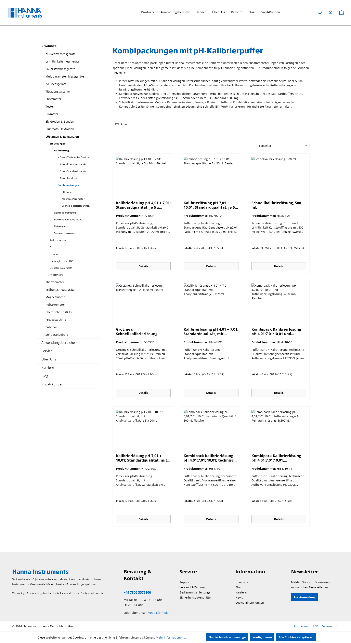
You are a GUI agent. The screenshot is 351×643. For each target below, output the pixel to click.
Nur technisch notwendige (227, 637)
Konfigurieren (262, 637)
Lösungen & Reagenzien (62, 136)
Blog (44, 376)
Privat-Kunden (52, 384)
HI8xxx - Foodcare (68, 178)
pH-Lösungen (58, 143)
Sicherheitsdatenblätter (196, 597)
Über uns (241, 582)
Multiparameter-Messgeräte (65, 76)
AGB (315, 626)
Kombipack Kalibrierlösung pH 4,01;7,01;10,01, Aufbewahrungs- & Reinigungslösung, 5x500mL (276, 457)
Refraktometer (55, 304)
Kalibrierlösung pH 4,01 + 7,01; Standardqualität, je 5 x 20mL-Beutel (143, 205)
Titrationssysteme (58, 91)
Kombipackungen (68, 185)
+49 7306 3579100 (137, 592)
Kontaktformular (158, 613)
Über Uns (48, 359)
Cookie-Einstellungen (249, 602)
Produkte (48, 46)
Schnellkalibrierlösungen (76, 205)
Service (46, 351)
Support (185, 582)
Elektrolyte (60, 226)
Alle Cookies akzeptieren (296, 637)
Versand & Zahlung (193, 587)
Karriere (47, 367)
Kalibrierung (61, 150)
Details (143, 266)
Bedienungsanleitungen (196, 592)
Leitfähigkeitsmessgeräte (62, 61)
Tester (50, 106)
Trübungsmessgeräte (60, 289)
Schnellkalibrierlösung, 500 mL (276, 205)
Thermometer (55, 282)
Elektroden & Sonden (60, 121)
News (239, 597)
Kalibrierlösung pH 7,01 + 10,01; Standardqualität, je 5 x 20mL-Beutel (211, 205)
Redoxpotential (58, 240)
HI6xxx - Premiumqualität (72, 164)
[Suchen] (319, 13)
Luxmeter (52, 114)
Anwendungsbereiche (58, 342)
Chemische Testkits (59, 312)
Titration (54, 254)
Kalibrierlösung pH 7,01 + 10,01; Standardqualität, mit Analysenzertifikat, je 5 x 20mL (141, 457)
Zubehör (51, 327)
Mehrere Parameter (73, 199)
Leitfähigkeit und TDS (62, 261)
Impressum (302, 626)
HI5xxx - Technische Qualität (74, 157)
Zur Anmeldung (304, 597)
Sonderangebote (57, 335)
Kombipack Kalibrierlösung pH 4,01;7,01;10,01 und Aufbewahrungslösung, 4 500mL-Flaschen (276, 331)
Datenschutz (330, 626)
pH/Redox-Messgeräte (61, 54)
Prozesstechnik (56, 320)
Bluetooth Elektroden (60, 129)
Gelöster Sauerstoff (61, 268)
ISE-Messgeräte (56, 84)
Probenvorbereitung (65, 233)
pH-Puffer (67, 192)
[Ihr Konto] (330, 13)
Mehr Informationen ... (171, 637)
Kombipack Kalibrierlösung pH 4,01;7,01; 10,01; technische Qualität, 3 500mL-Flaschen (211, 457)
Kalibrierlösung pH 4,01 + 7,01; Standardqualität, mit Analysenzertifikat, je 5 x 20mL (211, 331)
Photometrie (57, 274)
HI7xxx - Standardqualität (72, 171)
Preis (119, 124)
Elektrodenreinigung (65, 212)
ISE (51, 247)
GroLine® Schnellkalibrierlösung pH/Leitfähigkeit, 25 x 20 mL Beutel (141, 331)
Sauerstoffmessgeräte (60, 69)
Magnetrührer (55, 297)
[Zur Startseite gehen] (28, 13)
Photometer (53, 99)
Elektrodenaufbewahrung (68, 219)
